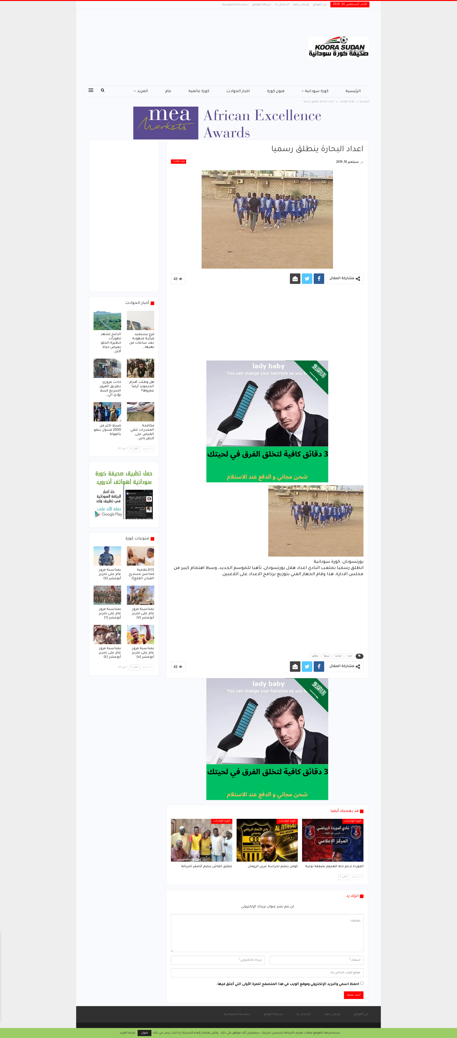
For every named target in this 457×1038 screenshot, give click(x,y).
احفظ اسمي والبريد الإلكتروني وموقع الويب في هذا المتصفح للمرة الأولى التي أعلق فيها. (287, 984)
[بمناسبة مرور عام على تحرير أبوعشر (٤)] (107, 634)
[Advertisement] (181, 47)
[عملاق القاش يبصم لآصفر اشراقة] (201, 840)
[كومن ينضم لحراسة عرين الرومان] (267, 840)
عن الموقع (320, 4)
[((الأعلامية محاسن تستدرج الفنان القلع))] (140, 556)
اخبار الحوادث (238, 91)
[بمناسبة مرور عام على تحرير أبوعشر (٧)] (140, 595)
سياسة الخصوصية (235, 4)
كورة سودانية (316, 91)
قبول (144, 1033)
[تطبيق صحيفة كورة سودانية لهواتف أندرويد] (124, 495)
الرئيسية (353, 91)
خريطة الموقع (261, 4)
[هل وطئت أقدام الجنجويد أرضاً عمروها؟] (140, 368)
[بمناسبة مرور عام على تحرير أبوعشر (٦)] (107, 595)
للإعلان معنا (301, 4)
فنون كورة (275, 91)
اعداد (349, 656)
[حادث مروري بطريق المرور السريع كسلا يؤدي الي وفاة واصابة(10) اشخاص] (107, 368)
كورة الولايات (178, 161)
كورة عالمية (199, 91)
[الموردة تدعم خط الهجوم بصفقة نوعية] (332, 840)
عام (168, 91)
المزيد (142, 91)
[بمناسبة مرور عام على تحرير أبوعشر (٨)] (107, 556)
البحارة (338, 656)
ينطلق (315, 656)
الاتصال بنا (282, 4)
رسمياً (326, 656)
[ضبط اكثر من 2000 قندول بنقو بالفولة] (107, 411)
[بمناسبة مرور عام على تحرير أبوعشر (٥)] (140, 634)
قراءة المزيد (127, 1033)
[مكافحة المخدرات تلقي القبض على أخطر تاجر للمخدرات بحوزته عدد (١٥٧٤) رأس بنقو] (140, 411)
